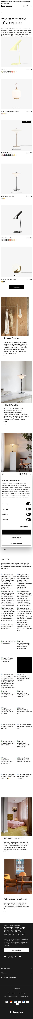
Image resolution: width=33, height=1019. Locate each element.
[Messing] (2, 113)
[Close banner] (30, 474)
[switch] (28, 509)
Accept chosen (16, 537)
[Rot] (4, 155)
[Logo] (6, 7)
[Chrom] (12, 155)
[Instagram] (8, 956)
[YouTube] (20, 956)
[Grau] (4, 72)
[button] (12, 149)
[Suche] (24, 6)
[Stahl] (2, 240)
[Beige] (2, 155)
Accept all (16, 532)
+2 (16, 71)
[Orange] (12, 72)
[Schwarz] (8, 72)
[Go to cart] (27, 6)
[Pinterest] (16, 956)
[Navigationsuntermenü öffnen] (30, 7)
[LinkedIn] (12, 956)
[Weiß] (6, 72)
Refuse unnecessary (16, 543)
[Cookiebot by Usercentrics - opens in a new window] (20, 474)
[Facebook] (5, 956)
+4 (16, 240)
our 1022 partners (12, 483)
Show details (24, 526)
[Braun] (14, 72)
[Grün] (10, 72)
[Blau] (6, 155)
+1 (16, 155)
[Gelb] (2, 72)
